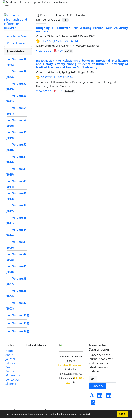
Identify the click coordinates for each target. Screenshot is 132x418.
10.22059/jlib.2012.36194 (57, 77)
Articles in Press (17, 36)
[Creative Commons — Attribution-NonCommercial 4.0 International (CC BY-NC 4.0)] (71, 347)
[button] (93, 414)
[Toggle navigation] (65, 6)
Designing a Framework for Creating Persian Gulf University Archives (82, 29)
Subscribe (97, 386)
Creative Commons (69, 365)
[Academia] (92, 396)
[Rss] (93, 403)
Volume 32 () (20, 331)
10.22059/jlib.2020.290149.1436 (61, 41)
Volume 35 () (20, 323)
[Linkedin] (100, 396)
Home (9, 351)
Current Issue (16, 43)
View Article (43, 51)
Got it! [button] (122, 414)
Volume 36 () (20, 315)
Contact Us (13, 379)
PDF (64, 51)
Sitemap (11, 384)
